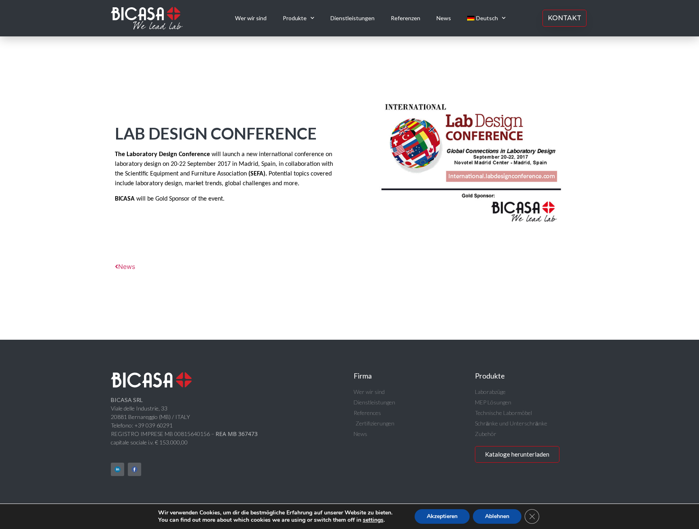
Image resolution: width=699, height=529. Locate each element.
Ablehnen (497, 516)
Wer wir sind (251, 18)
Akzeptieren (442, 516)
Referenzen (405, 18)
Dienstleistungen (352, 18)
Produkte (295, 18)
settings (373, 520)
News (443, 18)
